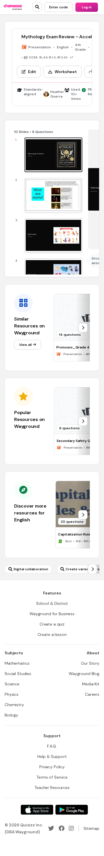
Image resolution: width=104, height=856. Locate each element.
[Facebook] (61, 828)
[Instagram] (71, 828)
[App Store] (37, 810)
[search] (37, 7)
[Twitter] (51, 828)
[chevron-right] (83, 327)
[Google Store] (71, 810)
